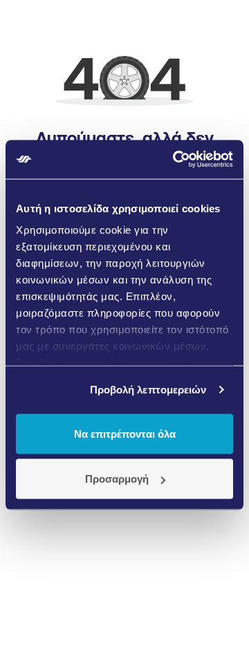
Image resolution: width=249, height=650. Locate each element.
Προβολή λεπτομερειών (148, 390)
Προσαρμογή (117, 479)
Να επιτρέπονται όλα (125, 433)
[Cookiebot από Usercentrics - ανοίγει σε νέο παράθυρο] (175, 160)
